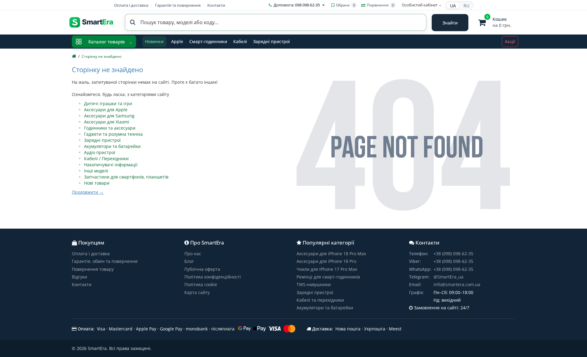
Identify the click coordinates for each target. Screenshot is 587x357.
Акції (510, 41)
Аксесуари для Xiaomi (106, 122)
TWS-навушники (314, 284)
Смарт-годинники (208, 41)
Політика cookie (200, 284)
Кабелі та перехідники (320, 300)
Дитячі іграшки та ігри (108, 103)
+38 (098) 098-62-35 (453, 253)
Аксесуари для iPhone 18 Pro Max (331, 253)
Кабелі (240, 41)
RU (466, 6)
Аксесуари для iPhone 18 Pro (326, 261)
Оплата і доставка (131, 5)
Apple (177, 41)
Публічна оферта (202, 269)
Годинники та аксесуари (109, 128)
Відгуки (79, 277)
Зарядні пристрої (271, 41)
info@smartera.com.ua (457, 284)
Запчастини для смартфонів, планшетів (126, 177)
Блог (189, 261)
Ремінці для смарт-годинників (328, 277)
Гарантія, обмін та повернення (105, 261)
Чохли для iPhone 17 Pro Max (327, 269)
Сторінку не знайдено (101, 56)
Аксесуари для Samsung (109, 116)
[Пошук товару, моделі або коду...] (450, 22)
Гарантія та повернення (178, 5)
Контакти (216, 5)
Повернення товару (93, 269)
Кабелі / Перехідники (106, 158)
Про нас (192, 253)
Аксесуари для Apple (105, 109)
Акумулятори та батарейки (112, 146)
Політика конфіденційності (212, 277)
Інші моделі (96, 171)
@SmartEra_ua (448, 277)
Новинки (154, 41)
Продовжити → (88, 192)
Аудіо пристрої (99, 152)
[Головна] (74, 56)
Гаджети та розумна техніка (113, 134)
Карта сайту (197, 292)
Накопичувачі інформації (111, 164)
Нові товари (96, 183)
